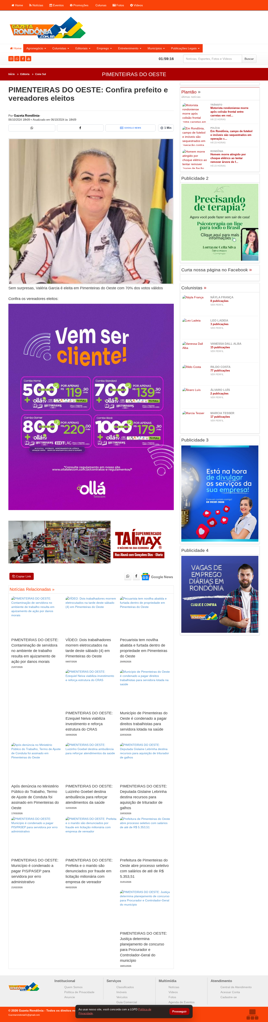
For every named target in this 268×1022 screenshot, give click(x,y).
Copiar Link (23, 576)
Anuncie (69, 997)
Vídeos (138, 5)
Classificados (125, 987)
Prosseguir (179, 1011)
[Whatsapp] (16, 58)
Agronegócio (34, 48)
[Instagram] (11, 58)
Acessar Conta (230, 992)
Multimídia (167, 981)
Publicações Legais (184, 48)
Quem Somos (73, 987)
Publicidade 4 (195, 550)
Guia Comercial (126, 1002)
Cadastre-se (228, 997)
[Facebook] (22, 58)
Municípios (155, 48)
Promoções (80, 5)
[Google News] (157, 576)
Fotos (120, 5)
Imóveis (121, 992)
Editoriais (81, 48)
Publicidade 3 (195, 440)
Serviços (114, 981)
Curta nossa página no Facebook (216, 269)
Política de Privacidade (79, 992)
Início (11, 74)
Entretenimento (128, 48)
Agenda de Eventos (182, 1002)
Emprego (103, 48)
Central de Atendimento (236, 987)
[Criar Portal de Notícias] (252, 1014)
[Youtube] (28, 58)
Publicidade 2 (195, 178)
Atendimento (221, 981)
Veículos (122, 997)
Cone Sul (40, 74)
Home (18, 5)
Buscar (249, 58)
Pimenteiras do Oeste (134, 74)
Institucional (64, 981)
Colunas (100, 5)
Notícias (37, 5)
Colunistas (59, 48)
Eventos (58, 5)
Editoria (25, 74)
